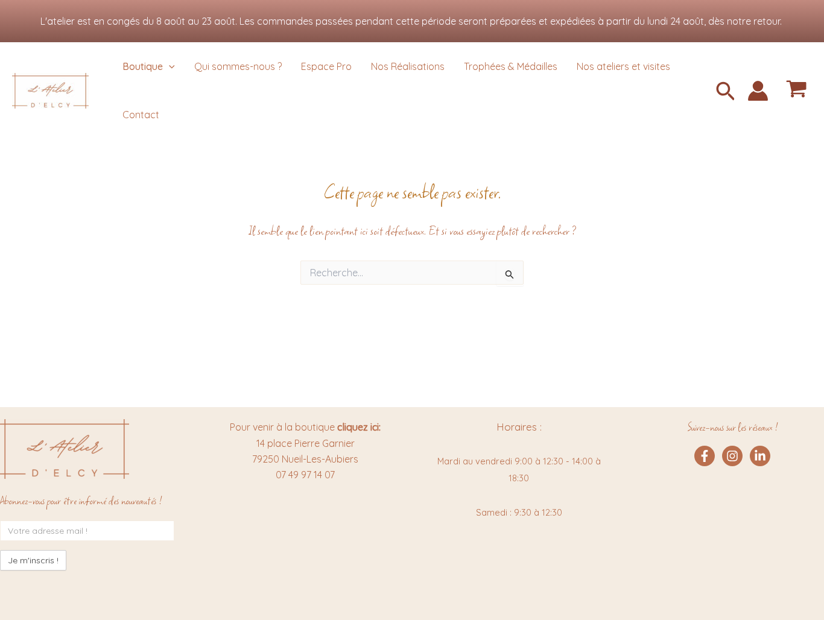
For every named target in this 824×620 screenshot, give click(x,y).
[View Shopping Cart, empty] (796, 91)
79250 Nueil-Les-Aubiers (305, 459)
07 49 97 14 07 (305, 475)
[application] (169, 66)
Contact (140, 115)
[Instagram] (732, 456)
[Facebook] (704, 456)
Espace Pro (326, 66)
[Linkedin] (760, 456)
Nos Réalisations (408, 66)
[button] (725, 92)
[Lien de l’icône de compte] (758, 90)
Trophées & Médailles (510, 66)
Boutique (142, 66)
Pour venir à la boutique (305, 427)
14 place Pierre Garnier (305, 443)
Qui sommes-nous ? (238, 66)
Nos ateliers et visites (623, 66)
